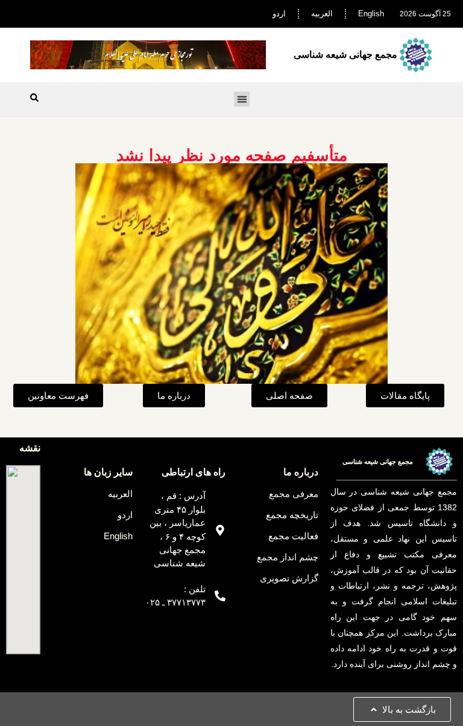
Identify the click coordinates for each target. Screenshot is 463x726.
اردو (279, 13)
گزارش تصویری (289, 578)
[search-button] (34, 97)
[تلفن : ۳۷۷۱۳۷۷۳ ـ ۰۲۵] (220, 595)
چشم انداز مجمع (287, 557)
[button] (242, 99)
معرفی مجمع (293, 494)
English (371, 13)
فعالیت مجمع (293, 536)
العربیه (322, 13)
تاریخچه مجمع (292, 515)
